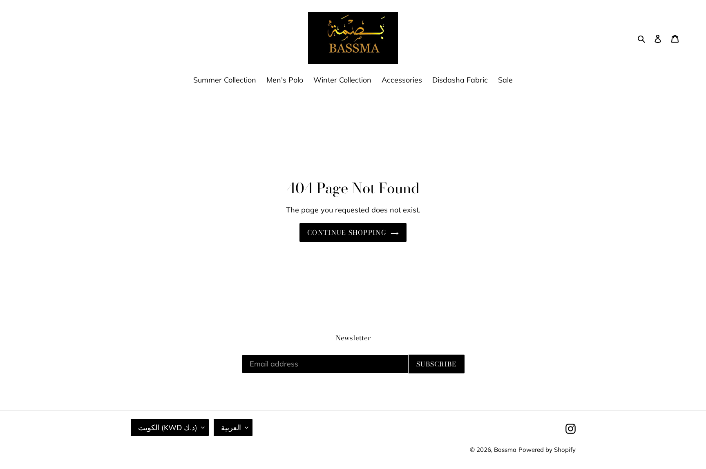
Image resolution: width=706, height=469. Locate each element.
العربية (231, 427)
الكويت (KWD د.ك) (167, 427)
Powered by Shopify (547, 449)
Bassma (505, 449)
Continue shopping (347, 232)
